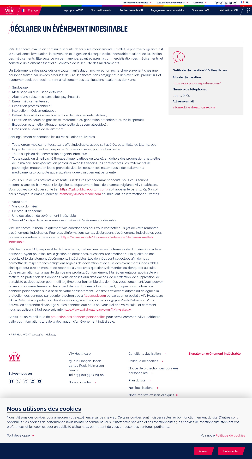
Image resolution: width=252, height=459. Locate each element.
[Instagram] (25, 381)
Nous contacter (80, 382)
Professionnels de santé (135, 2)
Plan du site (137, 380)
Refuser (203, 451)
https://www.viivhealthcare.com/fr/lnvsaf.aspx (97, 309)
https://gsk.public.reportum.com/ (84, 189)
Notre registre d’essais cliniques (151, 395)
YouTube (235, 3)
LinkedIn (230, 3)
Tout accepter (230, 451)
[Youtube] (39, 381)
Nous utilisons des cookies (44, 408)
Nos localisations (141, 388)
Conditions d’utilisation (145, 353)
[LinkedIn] (32, 381)
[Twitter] (18, 381)
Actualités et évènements (170, 2)
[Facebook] (11, 381)
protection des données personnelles (78, 317)
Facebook (217, 3)
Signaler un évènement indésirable (215, 353)
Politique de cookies (143, 361)
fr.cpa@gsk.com (95, 295)
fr (247, 2)
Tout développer (20, 435)
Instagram (226, 3)
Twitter (221, 3)
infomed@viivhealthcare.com (80, 194)
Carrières (198, 2)
